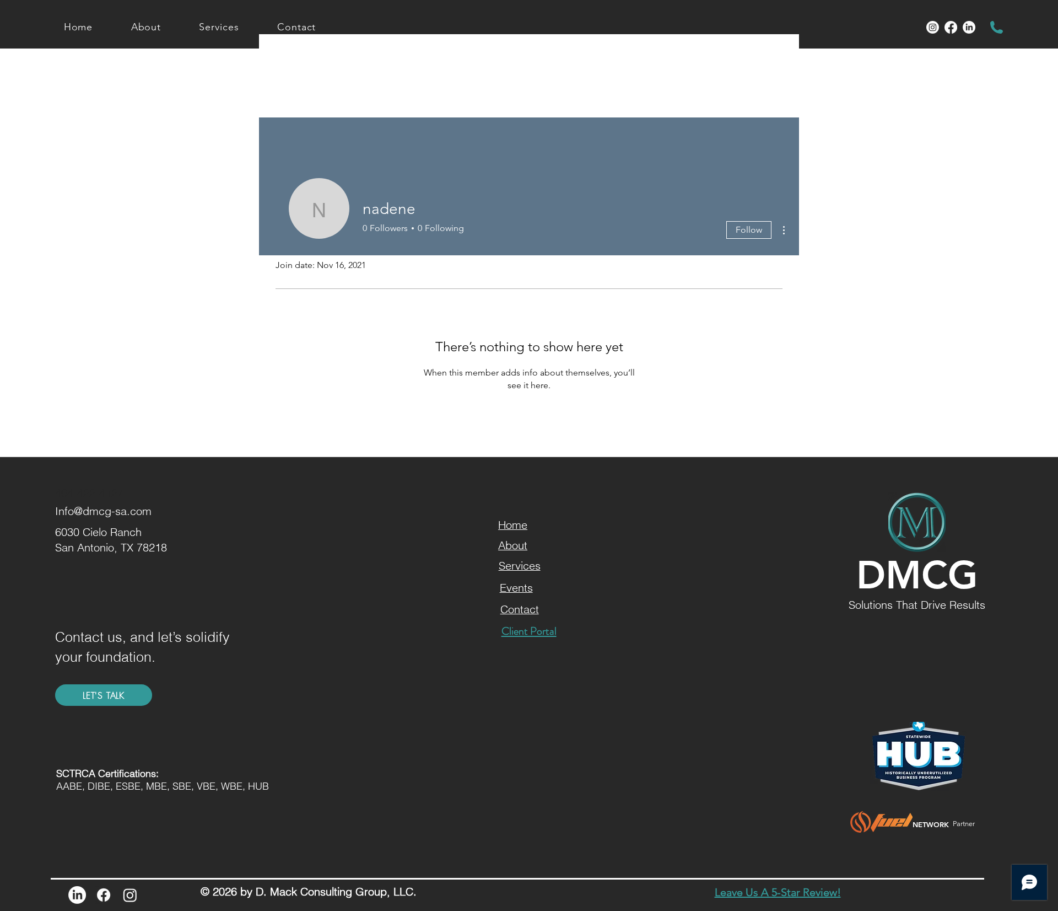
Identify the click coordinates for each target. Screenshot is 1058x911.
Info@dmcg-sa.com (103, 511)
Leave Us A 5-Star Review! (778, 892)
